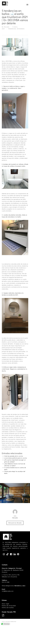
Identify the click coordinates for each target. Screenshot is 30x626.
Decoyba (6, 27)
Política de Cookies (8, 607)
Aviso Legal (5, 604)
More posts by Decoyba (15, 523)
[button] (27, 4)
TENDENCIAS (12, 29)
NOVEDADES (20, 29)
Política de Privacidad (9, 605)
